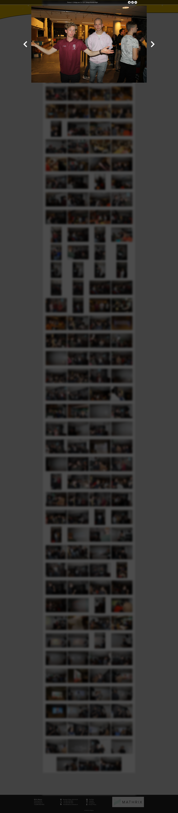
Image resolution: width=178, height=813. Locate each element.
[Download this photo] (129, 2)
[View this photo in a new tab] (132, 2)
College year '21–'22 (78, 2)
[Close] (135, 2)
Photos (69, 2)
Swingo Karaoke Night (92, 2)
